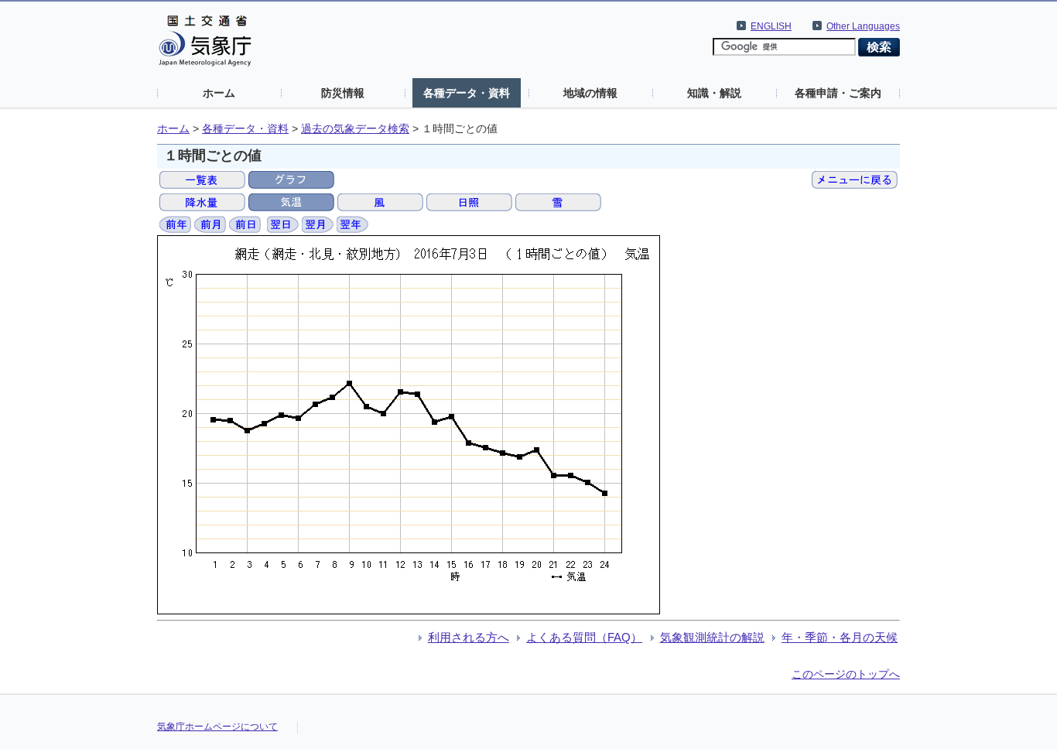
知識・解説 (714, 93)
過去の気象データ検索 (355, 129)
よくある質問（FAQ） (584, 637)
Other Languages (863, 26)
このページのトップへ (846, 674)
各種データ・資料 (466, 93)
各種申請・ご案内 (838, 93)
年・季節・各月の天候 (840, 637)
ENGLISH (771, 26)
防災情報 (342, 93)
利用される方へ (468, 637)
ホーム (219, 93)
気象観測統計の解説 (712, 637)
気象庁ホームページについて (217, 726)
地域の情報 (590, 93)
